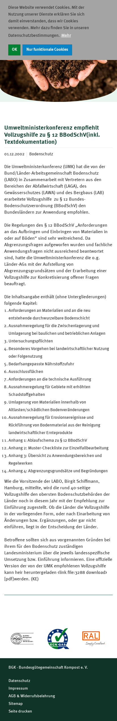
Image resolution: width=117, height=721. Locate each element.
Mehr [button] (66, 36)
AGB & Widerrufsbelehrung (32, 696)
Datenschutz (19, 681)
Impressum (18, 688)
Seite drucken (20, 711)
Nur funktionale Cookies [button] (47, 50)
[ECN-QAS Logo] (58, 638)
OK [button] (14, 50)
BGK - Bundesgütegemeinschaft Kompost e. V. (48, 668)
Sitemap (16, 704)
